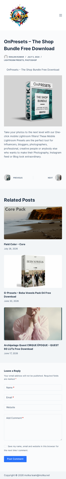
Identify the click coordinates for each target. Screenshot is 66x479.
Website (10, 407)
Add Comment (14, 417)
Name (10, 387)
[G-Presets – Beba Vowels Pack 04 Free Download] (33, 271)
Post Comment (15, 458)
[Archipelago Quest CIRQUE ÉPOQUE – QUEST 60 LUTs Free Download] (33, 323)
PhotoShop (31, 60)
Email (10, 397)
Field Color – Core (14, 244)
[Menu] (60, 15)
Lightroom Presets (14, 60)
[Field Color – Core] (33, 222)
